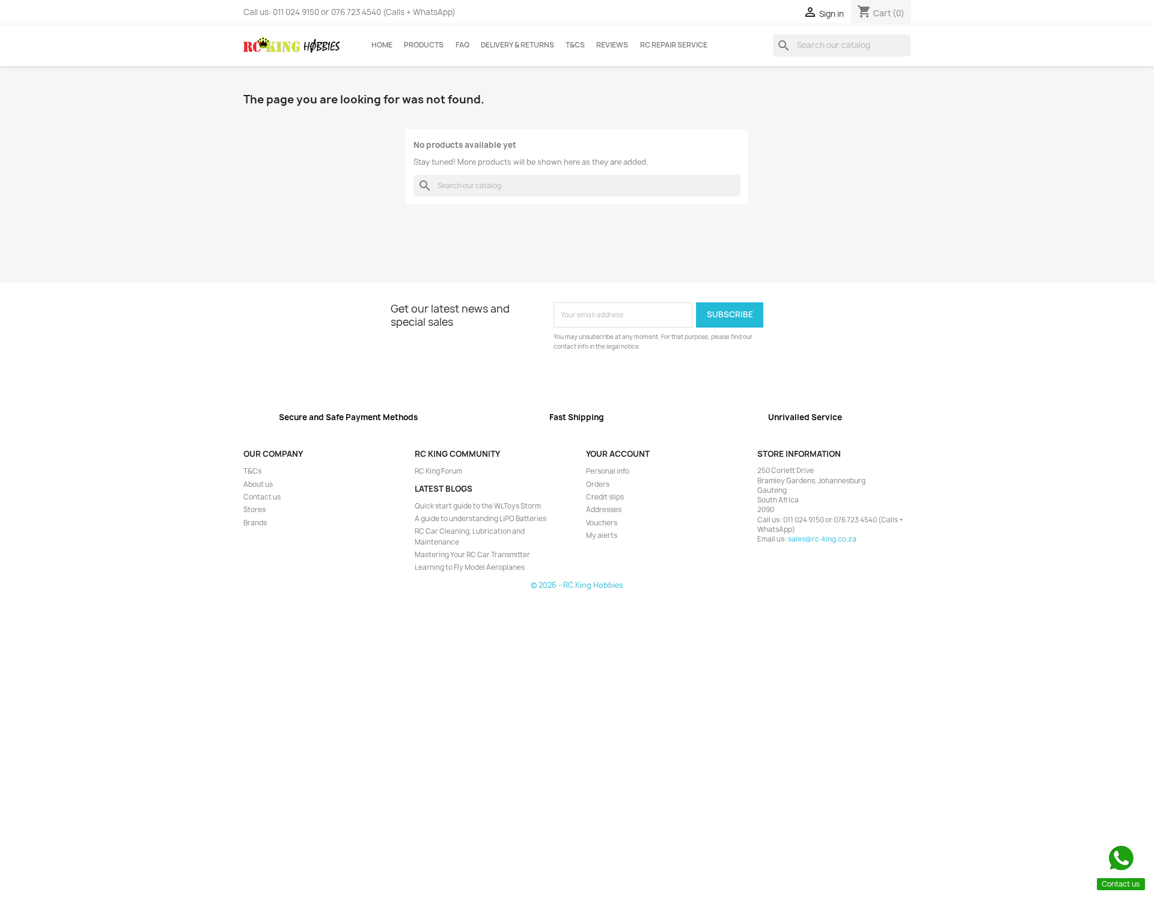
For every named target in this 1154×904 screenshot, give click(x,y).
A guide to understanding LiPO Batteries (480, 519)
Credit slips (605, 497)
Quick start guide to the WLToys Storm (478, 506)
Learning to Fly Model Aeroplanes (470, 567)
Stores (254, 510)
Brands (255, 523)
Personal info (607, 471)
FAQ (462, 45)
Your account (618, 453)
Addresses (603, 510)
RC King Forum (438, 471)
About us (258, 484)
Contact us (262, 497)
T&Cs (575, 45)
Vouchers (601, 523)
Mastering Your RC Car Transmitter (472, 555)
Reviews (612, 45)
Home (381, 45)
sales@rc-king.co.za (822, 539)
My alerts (601, 535)
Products (424, 45)
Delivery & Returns (517, 45)
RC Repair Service (673, 45)
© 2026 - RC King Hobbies (577, 585)
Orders (597, 484)
